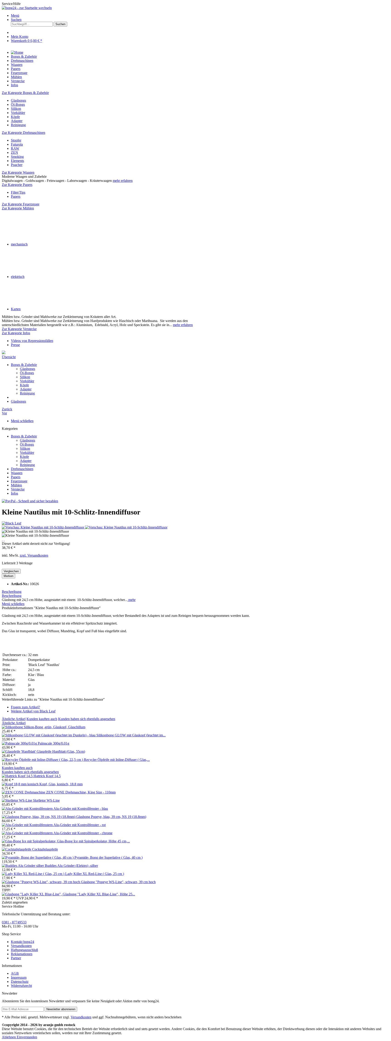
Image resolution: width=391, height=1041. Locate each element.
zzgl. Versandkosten (34, 555)
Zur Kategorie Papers (17, 185)
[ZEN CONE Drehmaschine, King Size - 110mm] (24, 792)
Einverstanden (27, 1037)
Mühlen (16, 485)
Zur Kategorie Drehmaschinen (23, 133)
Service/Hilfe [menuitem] (11, 4)
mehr (131, 600)
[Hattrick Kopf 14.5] (17, 776)
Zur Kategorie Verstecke (19, 329)
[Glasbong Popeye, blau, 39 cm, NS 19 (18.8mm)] (39, 817)
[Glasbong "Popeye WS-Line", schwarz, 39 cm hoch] (41, 882)
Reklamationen (21, 954)
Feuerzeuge (19, 481)
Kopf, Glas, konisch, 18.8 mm (61, 784)
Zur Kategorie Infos (16, 333)
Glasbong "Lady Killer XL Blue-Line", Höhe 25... (99, 894)
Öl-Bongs (27, 373)
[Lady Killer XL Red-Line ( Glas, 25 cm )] (33, 874)
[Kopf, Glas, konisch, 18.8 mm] (20, 784)
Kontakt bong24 (22, 942)
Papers (15, 477)
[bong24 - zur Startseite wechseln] (27, 8)
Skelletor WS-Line (46, 800)
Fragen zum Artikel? (25, 707)
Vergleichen (11, 571)
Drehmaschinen (22, 469)
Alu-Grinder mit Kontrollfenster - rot (79, 825)
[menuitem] (200, 16)
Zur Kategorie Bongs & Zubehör (25, 93)
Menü (15, 15)
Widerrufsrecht (21, 986)
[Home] (17, 52)
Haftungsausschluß (24, 950)
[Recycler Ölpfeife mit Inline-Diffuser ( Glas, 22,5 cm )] (43, 760)
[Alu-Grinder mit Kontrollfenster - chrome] (27, 833)
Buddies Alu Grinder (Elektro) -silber (71, 866)
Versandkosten (21, 946)
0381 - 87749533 (14, 922)
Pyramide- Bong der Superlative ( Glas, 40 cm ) (108, 857)
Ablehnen (9, 1037)
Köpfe (24, 385)
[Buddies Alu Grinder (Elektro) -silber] (23, 866)
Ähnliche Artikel (14, 719)
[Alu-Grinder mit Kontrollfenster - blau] (27, 808)
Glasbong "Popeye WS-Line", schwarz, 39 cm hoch (118, 882)
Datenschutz (20, 981)
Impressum (18, 977)
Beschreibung (11, 592)
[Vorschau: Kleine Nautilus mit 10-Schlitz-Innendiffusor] (43, 527)
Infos (14, 493)
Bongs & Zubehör (24, 436)
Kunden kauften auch (41, 719)
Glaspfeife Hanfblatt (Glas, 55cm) (61, 751)
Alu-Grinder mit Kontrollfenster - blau (80, 808)
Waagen (16, 473)
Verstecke (18, 489)
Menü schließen (22, 421)
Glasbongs (27, 369)
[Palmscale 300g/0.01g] (20, 743)
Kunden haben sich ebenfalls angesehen (86, 719)
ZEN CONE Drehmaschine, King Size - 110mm (81, 792)
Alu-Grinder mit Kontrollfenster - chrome (82, 833)
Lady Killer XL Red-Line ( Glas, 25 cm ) (94, 874)
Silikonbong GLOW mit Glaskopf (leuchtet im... (131, 735)
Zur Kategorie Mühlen (18, 208)
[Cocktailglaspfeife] (17, 849)
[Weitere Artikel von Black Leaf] (11, 523)
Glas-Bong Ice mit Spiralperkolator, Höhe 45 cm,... (93, 841)
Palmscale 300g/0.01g (53, 743)
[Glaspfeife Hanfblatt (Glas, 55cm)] (19, 751)
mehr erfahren (123, 181)
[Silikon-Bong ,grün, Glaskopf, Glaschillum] (13, 727)
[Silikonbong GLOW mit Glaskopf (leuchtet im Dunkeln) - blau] (49, 735)
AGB (15, 973)
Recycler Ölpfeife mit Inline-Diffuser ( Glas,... (117, 760)
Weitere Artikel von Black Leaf (33, 711)
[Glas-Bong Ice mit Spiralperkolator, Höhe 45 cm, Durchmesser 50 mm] (29, 841)
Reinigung (27, 393)
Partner (16, 958)
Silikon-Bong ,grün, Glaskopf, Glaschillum (54, 727)
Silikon (25, 377)
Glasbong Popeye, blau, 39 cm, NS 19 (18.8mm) (111, 817)
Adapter (25, 389)
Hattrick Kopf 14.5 (47, 776)
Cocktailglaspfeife (45, 849)
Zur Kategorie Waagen (18, 172)
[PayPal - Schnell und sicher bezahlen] (30, 501)
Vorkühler (27, 381)
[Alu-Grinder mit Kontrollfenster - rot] (27, 825)
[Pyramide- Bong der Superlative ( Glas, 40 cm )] (38, 857)
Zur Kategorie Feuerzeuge (20, 204)
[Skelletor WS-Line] (17, 800)
